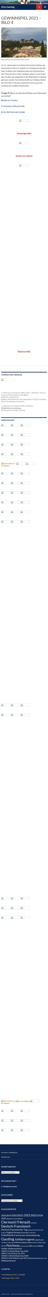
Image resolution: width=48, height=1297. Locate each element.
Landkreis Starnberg (8, 1242)
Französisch (7, 1235)
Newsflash (5, 1157)
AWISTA (20, 1219)
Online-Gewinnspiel (39, 1242)
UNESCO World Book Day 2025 (14, 1258)
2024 (40, 1215)
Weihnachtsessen (8, 1260)
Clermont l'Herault (15, 1222)
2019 (8, 1215)
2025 (3, 1218)
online (29, 1242)
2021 (20, 1215)
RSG (31, 1246)
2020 (14, 1215)
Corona (33, 1223)
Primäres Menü (45, 7)
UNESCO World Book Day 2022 (14, 1251)
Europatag (24, 1233)
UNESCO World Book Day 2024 (14, 1256)
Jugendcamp (39, 1240)
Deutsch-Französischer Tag (14, 1229)
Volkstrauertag (33, 1258)
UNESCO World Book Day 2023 (13, 1253)
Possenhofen (24, 1246)
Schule (40, 1246)
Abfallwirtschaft (12, 1219)
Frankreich (32, 1233)
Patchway (13, 1245)
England (3, 1232)
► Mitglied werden (9, 1186)
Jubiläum (20, 1239)
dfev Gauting (8, 7)
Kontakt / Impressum (9, 1152)
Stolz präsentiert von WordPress (22, 1294)
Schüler (4, 1248)
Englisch (10, 1232)
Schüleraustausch (15, 1248)
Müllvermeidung (21, 1242)
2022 (27, 1215)
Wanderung (43, 1258)
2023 (34, 1215)
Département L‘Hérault (35, 1230)
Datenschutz (5, 1294)
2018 (3, 1215)
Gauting (7, 1239)
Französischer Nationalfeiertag (27, 1235)
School (35, 1246)
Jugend (30, 1239)
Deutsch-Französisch (16, 1226)
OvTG (3, 1246)
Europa (17, 1232)
